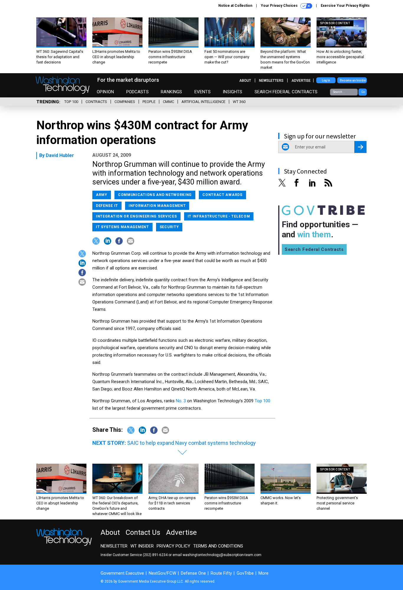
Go (363, 92)
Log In (326, 80)
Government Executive (122, 573)
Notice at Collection (235, 6)
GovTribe (245, 573)
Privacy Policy (173, 546)
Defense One (193, 573)
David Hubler (60, 155)
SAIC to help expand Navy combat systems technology (191, 443)
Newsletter (114, 546)
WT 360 (239, 101)
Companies (124, 101)
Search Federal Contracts (286, 91)
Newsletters (271, 81)
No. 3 (181, 400)
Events (202, 91)
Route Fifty (221, 573)
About (245, 81)
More (263, 573)
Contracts (96, 101)
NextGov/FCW (162, 573)
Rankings (171, 91)
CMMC (168, 101)
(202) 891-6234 (155, 555)
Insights (232, 91)
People (148, 101)
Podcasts (137, 91)
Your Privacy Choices (280, 6)
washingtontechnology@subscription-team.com (222, 555)
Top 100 (71, 101)
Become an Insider (353, 80)
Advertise (301, 81)
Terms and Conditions (218, 546)
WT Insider (142, 546)
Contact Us (143, 532)
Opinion (105, 91)
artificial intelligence (203, 101)
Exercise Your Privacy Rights (345, 6)
